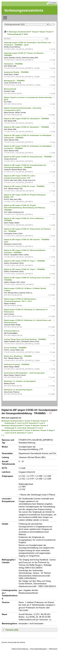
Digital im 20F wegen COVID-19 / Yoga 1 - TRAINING (25, 261)
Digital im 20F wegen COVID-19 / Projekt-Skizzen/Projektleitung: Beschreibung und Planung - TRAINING (25, 207)
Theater (35, 32)
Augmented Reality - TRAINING (16, 72)
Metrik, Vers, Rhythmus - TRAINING (18, 356)
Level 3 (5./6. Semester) (26, 428)
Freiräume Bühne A (12, 331)
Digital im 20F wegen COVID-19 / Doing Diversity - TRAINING (28, 157)
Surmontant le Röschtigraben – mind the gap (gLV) (24, 373)
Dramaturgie (10, 423)
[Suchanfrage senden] (47, 38)
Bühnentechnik (10, 89)
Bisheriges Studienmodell (19, 32)
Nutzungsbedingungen (38, 649)
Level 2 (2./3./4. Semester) (27, 423)
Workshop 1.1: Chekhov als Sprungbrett (20, 381)
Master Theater (46, 32)
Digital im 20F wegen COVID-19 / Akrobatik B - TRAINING (27, 118)
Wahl (26, 34)
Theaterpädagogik (14, 34)
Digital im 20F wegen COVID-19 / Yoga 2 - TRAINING (25, 269)
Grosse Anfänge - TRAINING (15, 348)
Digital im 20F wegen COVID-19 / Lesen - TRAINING (24, 186)
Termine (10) (11, 630)
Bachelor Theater (39, 421)
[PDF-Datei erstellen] (50, 413)
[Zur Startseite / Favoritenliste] (5, 32)
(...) (3, 435)
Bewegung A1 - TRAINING (14, 81)
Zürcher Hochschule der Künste (13, 642)
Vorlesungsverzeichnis (23, 10)
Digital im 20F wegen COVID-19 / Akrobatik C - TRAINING (27, 127)
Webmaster (53, 649)
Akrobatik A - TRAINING (13, 64)
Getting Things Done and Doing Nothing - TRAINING (25, 339)
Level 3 (40, 428)
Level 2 (42, 423)
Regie (51, 430)
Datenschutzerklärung (20, 649)
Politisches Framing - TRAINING (17, 364)
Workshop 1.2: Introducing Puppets (18, 390)
